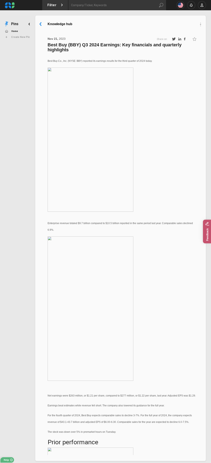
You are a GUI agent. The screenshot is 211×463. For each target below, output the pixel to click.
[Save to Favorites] (194, 38)
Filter (52, 5)
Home (14, 31)
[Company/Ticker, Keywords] (110, 5)
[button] (7, 459)
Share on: (162, 39)
